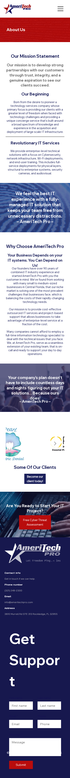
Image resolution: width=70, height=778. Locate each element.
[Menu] (61, 9)
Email (13, 716)
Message (16, 734)
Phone (42, 716)
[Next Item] (55, 443)
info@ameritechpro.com (18, 602)
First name (15, 698)
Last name (44, 698)
